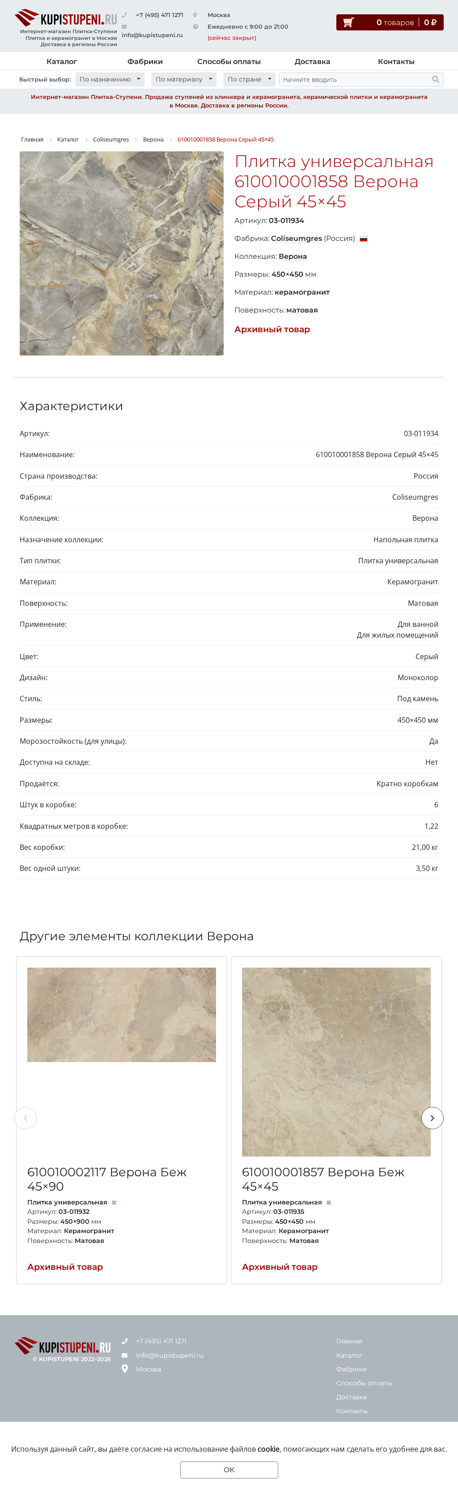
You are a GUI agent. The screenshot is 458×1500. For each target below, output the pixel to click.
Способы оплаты (229, 61)
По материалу (179, 79)
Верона (153, 139)
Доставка (313, 61)
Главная (32, 139)
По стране (245, 79)
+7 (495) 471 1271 (159, 15)
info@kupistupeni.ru (170, 1355)
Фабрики (145, 61)
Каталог (62, 61)
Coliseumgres (111, 139)
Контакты (396, 61)
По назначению (105, 79)
